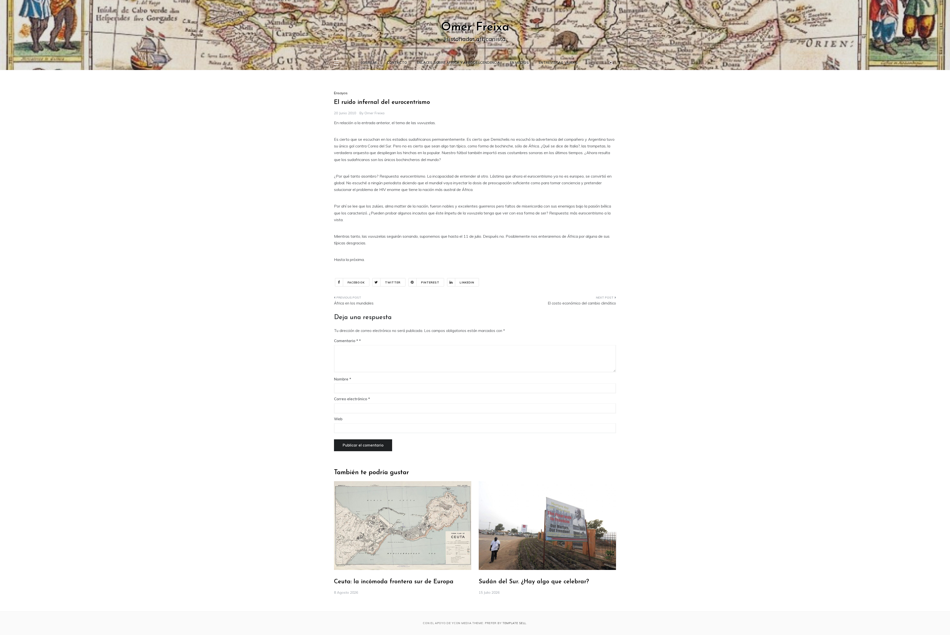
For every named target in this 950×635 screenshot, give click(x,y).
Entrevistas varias (558, 63)
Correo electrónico (352, 399)
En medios (519, 63)
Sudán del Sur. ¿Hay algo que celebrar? (534, 582)
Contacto (397, 63)
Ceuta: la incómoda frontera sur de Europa (393, 582)
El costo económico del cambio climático (582, 303)
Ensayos (341, 93)
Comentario (346, 340)
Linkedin (467, 282)
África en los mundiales (354, 303)
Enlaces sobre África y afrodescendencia (458, 63)
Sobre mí (368, 63)
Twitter (393, 282)
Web (338, 419)
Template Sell (514, 623)
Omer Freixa (475, 27)
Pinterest (430, 282)
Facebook (356, 282)
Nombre (342, 379)
